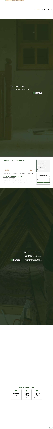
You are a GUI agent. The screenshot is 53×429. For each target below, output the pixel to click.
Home (32, 9)
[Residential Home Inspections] (44, 163)
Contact (42, 9)
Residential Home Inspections (40, 163)
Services (38, 9)
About (35, 9)
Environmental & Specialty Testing (41, 165)
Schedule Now (45, 9)
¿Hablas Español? (50, 9)
